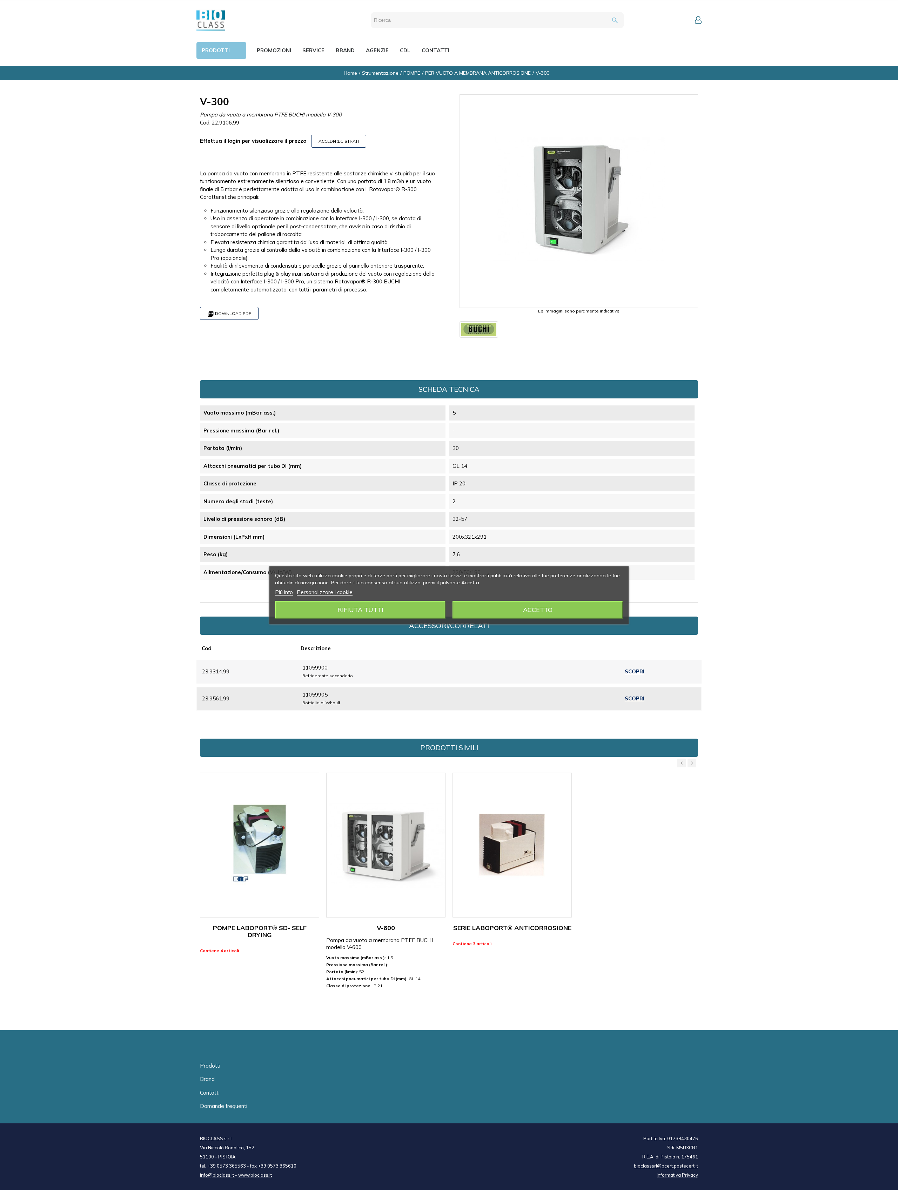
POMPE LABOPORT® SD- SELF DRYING (260, 931)
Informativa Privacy (677, 1175)
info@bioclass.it (217, 1175)
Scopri (634, 671)
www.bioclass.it (255, 1175)
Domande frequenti (223, 1106)
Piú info (284, 592)
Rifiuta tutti (360, 609)
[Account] (698, 20)
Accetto (537, 609)
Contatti (210, 1092)
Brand (207, 1079)
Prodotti (210, 1065)
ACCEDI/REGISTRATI (339, 141)
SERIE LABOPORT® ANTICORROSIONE (512, 928)
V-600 (386, 928)
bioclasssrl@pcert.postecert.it (666, 1166)
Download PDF (229, 314)
